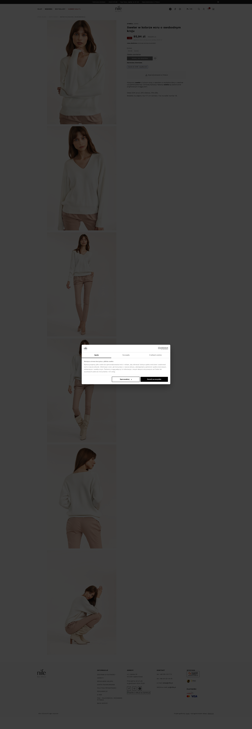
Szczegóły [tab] (126, 355)
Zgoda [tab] (96, 355)
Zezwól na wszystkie (154, 379)
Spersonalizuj (124, 379)
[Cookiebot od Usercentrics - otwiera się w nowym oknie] (159, 348)
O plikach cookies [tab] (155, 355)
